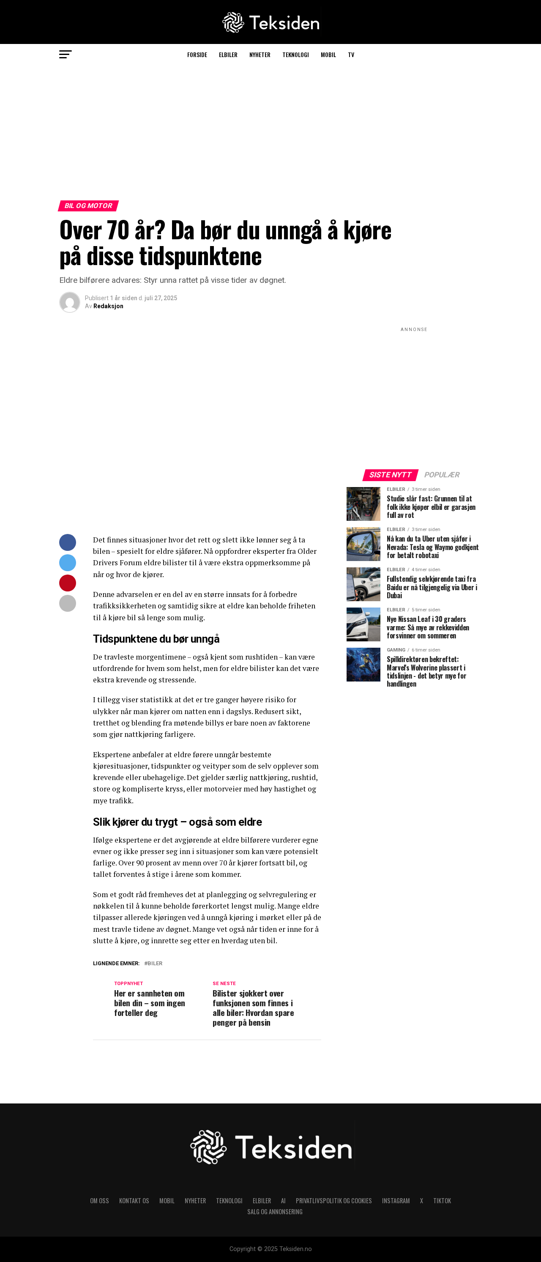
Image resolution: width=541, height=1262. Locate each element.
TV (351, 54)
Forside (197, 54)
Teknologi (295, 54)
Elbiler (228, 54)
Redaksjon (108, 306)
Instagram (396, 1200)
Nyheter (259, 54)
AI (283, 1200)
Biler (155, 963)
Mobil (328, 54)
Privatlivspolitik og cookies (334, 1200)
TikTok (442, 1200)
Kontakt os (134, 1200)
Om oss (99, 1200)
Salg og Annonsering (275, 1211)
